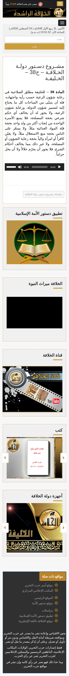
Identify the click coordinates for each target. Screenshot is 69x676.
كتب (58, 430)
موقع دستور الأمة (42, 603)
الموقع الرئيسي (43, 597)
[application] (34, 167)
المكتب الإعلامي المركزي (37, 590)
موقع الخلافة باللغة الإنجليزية (36, 621)
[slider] (12, 166)
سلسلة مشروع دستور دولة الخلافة (43, 194)
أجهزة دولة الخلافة (46, 496)
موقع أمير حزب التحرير (39, 585)
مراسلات (47, 610)
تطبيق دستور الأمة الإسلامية (36, 615)
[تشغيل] (59, 167)
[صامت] (20, 167)
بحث (34, 46)
